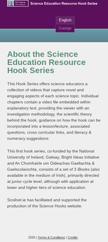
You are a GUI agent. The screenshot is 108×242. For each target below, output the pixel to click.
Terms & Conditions (51, 237)
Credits (73, 237)
